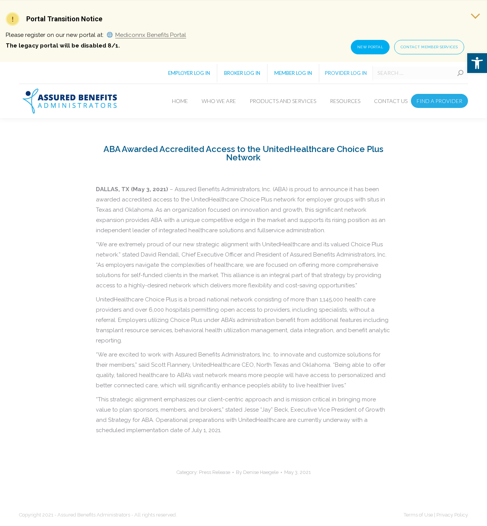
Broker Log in (242, 73)
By (257, 472)
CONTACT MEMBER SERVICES (429, 47)
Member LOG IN (293, 73)
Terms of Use (419, 515)
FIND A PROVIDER (439, 101)
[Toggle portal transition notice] (475, 14)
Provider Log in (346, 73)
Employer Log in (189, 73)
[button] (477, 63)
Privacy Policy (452, 515)
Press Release (214, 472)
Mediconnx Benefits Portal (150, 35)
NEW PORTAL (370, 47)
